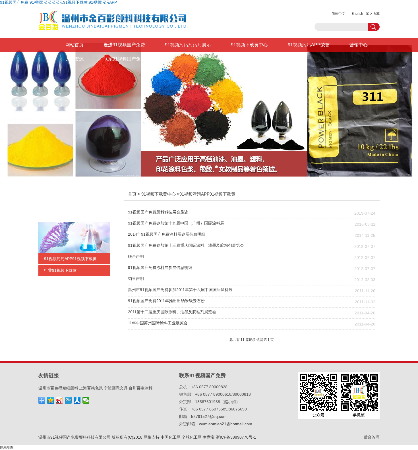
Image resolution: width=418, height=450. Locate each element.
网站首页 (74, 44)
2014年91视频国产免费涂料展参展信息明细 (166, 234)
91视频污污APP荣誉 (309, 44)
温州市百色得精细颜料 (58, 388)
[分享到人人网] (77, 400)
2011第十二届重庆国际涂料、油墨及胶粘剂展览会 (172, 312)
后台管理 (372, 437)
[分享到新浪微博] (59, 400)
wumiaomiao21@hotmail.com (225, 424)
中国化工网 (171, 437)
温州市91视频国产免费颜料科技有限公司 (74, 437)
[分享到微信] (86, 400)
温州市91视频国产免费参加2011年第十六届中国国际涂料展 (180, 289)
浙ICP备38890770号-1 (236, 437)
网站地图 (7, 447)
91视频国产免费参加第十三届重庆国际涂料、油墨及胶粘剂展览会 (186, 245)
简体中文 (338, 14)
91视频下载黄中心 (249, 44)
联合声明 (136, 256)
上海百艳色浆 (91, 388)
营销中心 (358, 44)
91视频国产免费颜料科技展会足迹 (158, 212)
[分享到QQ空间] (50, 400)
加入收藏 (373, 14)
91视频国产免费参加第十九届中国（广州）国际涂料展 (176, 223)
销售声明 (136, 278)
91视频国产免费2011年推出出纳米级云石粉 (166, 300)
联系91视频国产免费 (124, 59)
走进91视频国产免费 (124, 44)
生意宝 (209, 437)
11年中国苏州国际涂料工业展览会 (158, 323)
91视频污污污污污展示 (188, 44)
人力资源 (74, 59)
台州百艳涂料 (140, 388)
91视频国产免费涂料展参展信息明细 (160, 267)
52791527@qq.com (209, 416)
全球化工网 (192, 437)
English (357, 14)
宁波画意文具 (116, 388)
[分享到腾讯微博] (68, 400)
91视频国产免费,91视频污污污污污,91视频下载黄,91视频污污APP (58, 2)
